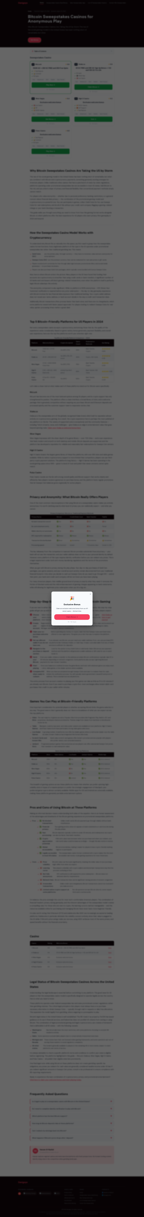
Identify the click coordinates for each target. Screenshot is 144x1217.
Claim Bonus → (72, 617)
